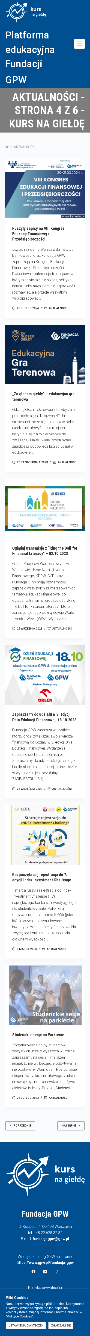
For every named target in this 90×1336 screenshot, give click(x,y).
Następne (69, 1125)
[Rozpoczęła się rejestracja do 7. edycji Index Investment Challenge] (44, 835)
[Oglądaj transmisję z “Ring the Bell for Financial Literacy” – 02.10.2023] (44, 508)
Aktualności (58, 308)
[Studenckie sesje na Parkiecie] (44, 995)
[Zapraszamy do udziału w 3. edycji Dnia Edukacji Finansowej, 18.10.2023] (44, 675)
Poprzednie (22, 1125)
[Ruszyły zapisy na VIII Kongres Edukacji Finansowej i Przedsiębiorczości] (44, 188)
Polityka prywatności (45, 1287)
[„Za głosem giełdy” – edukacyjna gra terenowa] (44, 354)
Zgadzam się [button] (61, 1325)
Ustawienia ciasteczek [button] (26, 1325)
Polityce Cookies (19, 1316)
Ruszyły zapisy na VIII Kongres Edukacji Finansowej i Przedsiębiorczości (38, 234)
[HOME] (7, 147)
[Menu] (79, 44)
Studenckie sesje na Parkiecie (38, 1034)
